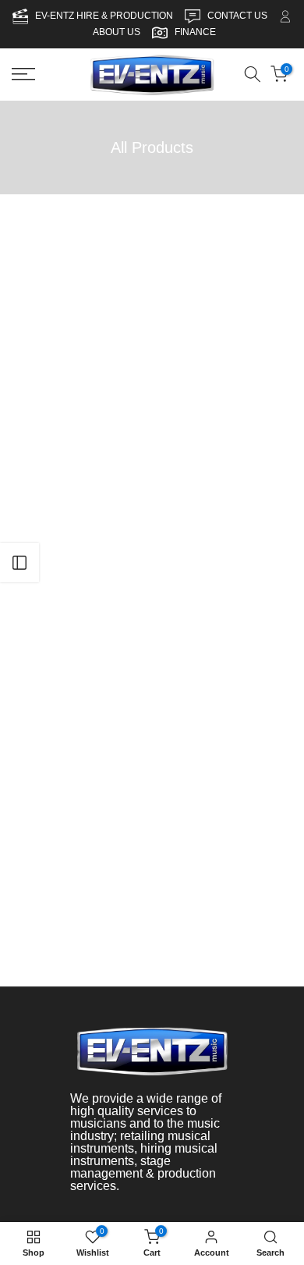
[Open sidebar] (19, 562)
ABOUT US (116, 32)
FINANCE (195, 32)
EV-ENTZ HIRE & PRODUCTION (105, 15)
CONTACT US (238, 15)
